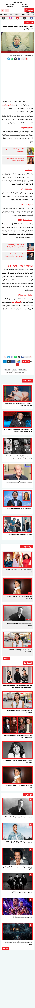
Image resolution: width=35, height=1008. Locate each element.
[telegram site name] (5, 361)
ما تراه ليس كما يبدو (8, 105)
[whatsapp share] (12, 58)
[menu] (7, 10)
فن (33, 14)
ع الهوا (23, 14)
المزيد (7, 658)
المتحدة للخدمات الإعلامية (19, 372)
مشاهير (28, 14)
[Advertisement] (17, 80)
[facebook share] (19, 58)
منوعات (10, 14)
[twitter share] (15, 58)
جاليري (5, 14)
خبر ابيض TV (17, 14)
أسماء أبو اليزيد (16, 302)
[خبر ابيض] (29, 10)
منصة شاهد (7, 370)
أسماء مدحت (28, 55)
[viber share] (8, 58)
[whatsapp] (5, 357)
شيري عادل (14, 370)
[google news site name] (18, 361)
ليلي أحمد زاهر (9, 372)
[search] (2, 10)
